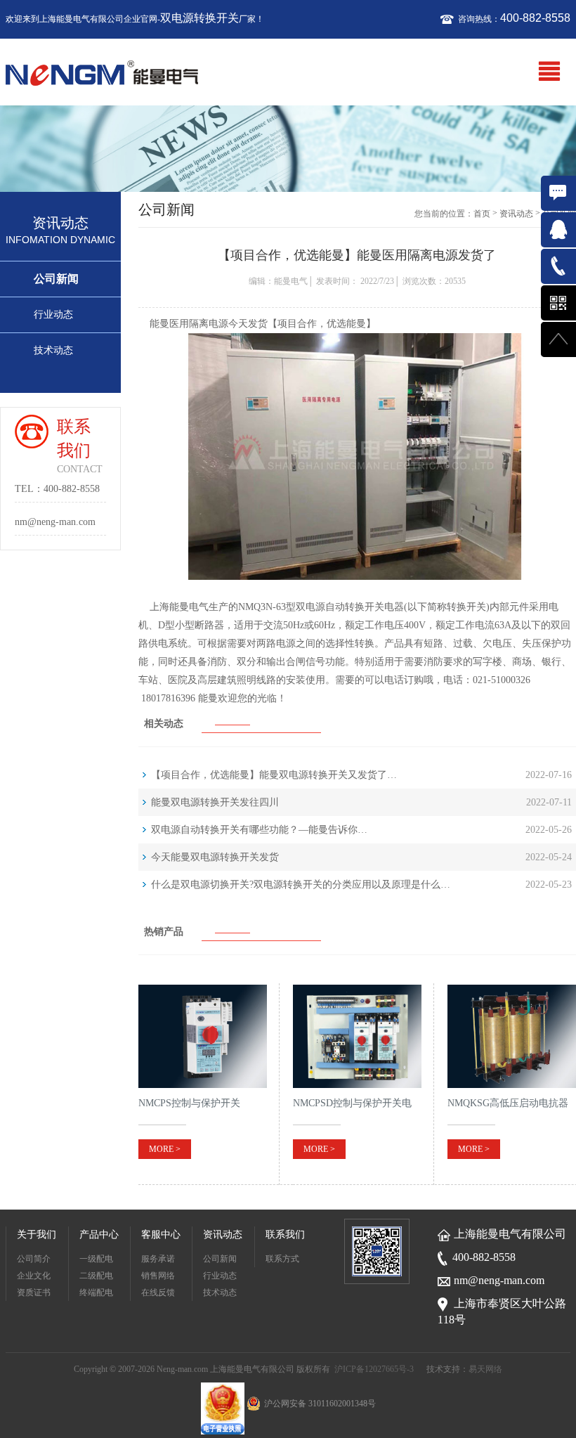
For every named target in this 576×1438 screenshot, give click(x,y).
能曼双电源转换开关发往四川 (215, 802)
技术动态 (53, 350)
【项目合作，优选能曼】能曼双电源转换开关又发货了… (274, 775)
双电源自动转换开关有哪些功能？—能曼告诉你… (259, 829)
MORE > (165, 1149)
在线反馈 (158, 1292)
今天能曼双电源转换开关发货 (215, 857)
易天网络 (485, 1369)
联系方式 (282, 1259)
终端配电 (96, 1292)
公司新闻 (56, 279)
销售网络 (158, 1276)
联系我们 (285, 1234)
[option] (288, 148)
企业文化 (34, 1276)
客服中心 (161, 1234)
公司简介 (34, 1259)
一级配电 (96, 1259)
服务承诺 (158, 1259)
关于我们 (36, 1234)
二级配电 (96, 1276)
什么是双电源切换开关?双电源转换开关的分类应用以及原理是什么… (300, 884)
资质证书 (34, 1292)
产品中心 (99, 1234)
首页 (481, 214)
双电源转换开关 (199, 18)
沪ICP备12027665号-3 (374, 1369)
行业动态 (53, 314)
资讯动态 (516, 214)
